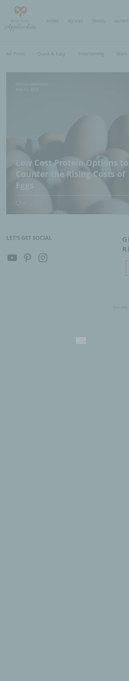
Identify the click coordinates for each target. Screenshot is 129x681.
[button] (105, 323)
